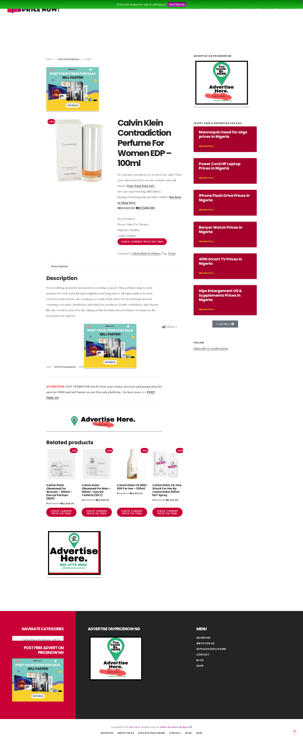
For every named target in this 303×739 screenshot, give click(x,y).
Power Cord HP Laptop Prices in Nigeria (219, 166)
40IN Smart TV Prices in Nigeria (220, 261)
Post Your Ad (177, 4)
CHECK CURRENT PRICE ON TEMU (142, 241)
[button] (225, 323)
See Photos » (206, 146)
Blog (200, 660)
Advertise (203, 638)
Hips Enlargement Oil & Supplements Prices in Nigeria (220, 295)
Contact (203, 654)
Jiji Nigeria (184, 727)
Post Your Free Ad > (141, 186)
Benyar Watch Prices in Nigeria (220, 229)
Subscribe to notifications (211, 348)
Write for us (205, 643)
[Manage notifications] (295, 731)
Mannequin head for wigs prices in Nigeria (223, 134)
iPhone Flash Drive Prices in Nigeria (224, 197)
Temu (172, 253)
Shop (200, 666)
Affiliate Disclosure (211, 649)
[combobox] (38, 638)
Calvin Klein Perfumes (146, 253)
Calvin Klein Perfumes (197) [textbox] (41, 640)
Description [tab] (59, 266)
